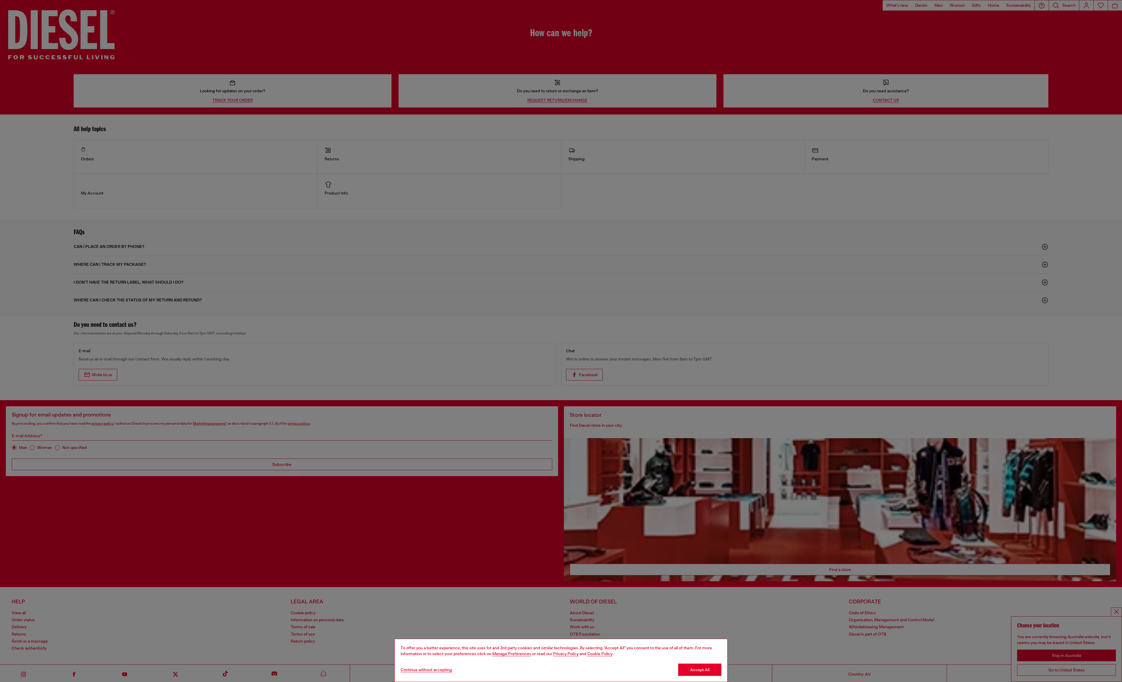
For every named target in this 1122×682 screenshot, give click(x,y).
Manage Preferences (511, 653)
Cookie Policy (599, 653)
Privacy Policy (566, 653)
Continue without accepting (426, 669)
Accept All (699, 669)
